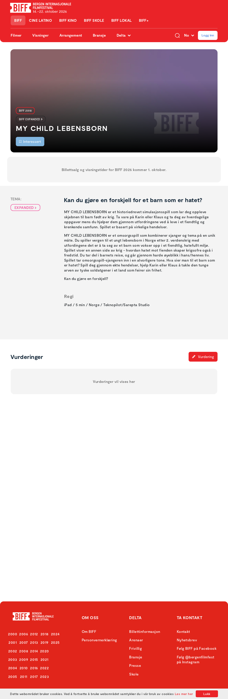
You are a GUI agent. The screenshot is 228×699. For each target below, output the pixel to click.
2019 (45, 642)
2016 (34, 668)
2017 (34, 676)
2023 (44, 676)
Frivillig (135, 648)
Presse (135, 665)
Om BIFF (89, 631)
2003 (12, 659)
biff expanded (29, 119)
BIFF (18, 20)
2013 (34, 642)
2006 (23, 634)
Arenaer (136, 640)
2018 (45, 634)
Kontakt (183, 631)
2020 (44, 651)
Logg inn (208, 35)
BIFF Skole (94, 20)
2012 (34, 634)
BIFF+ (144, 20)
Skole (133, 674)
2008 (23, 651)
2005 (12, 676)
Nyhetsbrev (187, 640)
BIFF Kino (68, 20)
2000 (12, 634)
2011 (23, 676)
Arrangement (70, 35)
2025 (55, 642)
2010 (24, 668)
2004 (12, 668)
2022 (44, 668)
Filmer (16, 35)
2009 (23, 659)
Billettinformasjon (144, 631)
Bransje (99, 35)
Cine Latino (40, 20)
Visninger (40, 35)
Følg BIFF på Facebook (196, 648)
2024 (55, 634)
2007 (23, 642)
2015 (34, 659)
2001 (12, 642)
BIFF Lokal (121, 20)
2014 (34, 651)
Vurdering (205, 356)
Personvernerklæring (99, 640)
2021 (45, 659)
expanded (24, 207)
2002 (12, 651)
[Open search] (177, 35)
